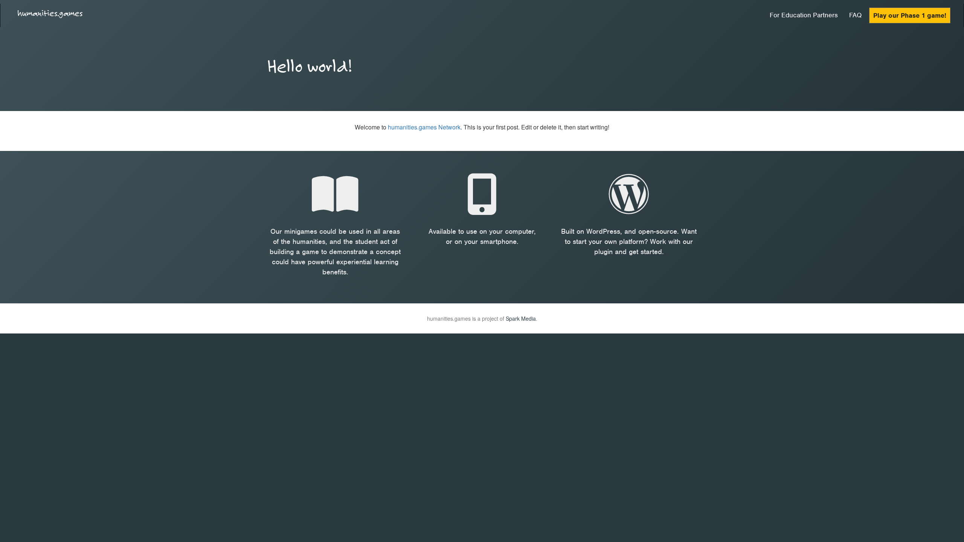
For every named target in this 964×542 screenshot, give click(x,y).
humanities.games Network (424, 127)
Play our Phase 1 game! (909, 15)
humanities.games (49, 13)
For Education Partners (804, 15)
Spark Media (521, 318)
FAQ (855, 15)
